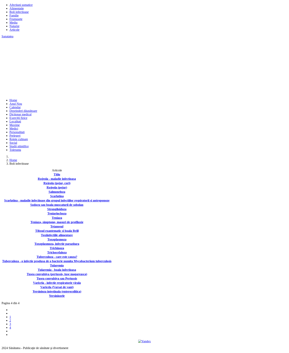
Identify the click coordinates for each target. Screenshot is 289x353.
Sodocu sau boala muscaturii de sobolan (56, 204)
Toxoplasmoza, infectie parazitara (56, 243)
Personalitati (17, 132)
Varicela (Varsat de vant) (57, 287)
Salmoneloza (57, 191)
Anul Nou (15, 103)
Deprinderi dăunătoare (23, 110)
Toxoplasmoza (56, 239)
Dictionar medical (20, 114)
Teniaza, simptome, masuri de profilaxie (56, 222)
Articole (14, 29)
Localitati (15, 121)
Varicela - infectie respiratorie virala (57, 282)
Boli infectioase (19, 12)
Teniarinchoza (56, 213)
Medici (13, 128)
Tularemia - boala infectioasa (57, 269)
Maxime (14, 125)
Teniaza (57, 217)
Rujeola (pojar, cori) (56, 183)
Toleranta (15, 149)
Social (13, 142)
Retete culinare (18, 139)
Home (13, 100)
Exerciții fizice (18, 118)
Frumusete (15, 19)
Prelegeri (14, 135)
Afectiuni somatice (21, 5)
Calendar (15, 107)
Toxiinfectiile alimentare (57, 235)
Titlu (57, 174)
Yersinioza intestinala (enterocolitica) (57, 291)
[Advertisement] (144, 67)
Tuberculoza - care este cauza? (57, 256)
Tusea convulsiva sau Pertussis (57, 278)
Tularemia (57, 265)
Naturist (14, 26)
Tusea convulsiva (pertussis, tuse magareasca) (57, 274)
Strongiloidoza (56, 209)
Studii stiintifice (19, 146)
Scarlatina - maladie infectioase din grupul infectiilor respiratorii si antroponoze (57, 200)
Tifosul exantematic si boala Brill (57, 230)
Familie (14, 15)
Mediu (13, 22)
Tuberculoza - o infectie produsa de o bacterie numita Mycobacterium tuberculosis (56, 261)
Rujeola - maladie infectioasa (57, 178)
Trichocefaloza (57, 252)
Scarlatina (57, 196)
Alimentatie (16, 8)
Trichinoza (57, 248)
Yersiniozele (57, 295)
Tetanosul (56, 226)
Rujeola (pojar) (57, 187)
